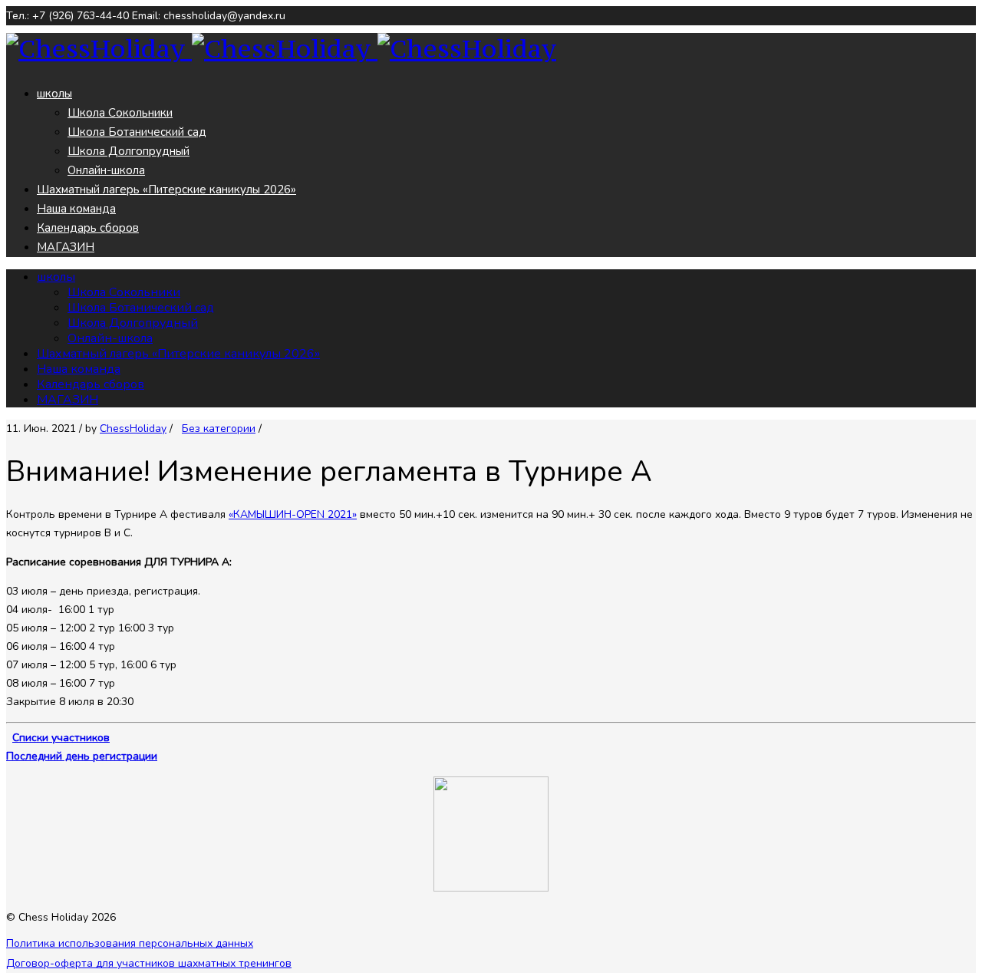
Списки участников (61, 737)
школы (54, 93)
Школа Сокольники (120, 112)
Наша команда (76, 208)
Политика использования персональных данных (129, 943)
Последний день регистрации (81, 756)
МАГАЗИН (65, 247)
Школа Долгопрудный (128, 151)
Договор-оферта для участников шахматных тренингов (149, 963)
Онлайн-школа (106, 170)
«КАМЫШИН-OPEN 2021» (293, 514)
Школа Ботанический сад (137, 132)
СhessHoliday (133, 428)
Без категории (218, 428)
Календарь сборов (88, 228)
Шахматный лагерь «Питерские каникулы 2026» (166, 189)
